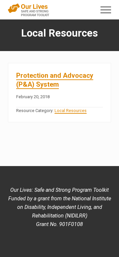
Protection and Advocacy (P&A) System (54, 79)
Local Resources (71, 110)
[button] (105, 10)
